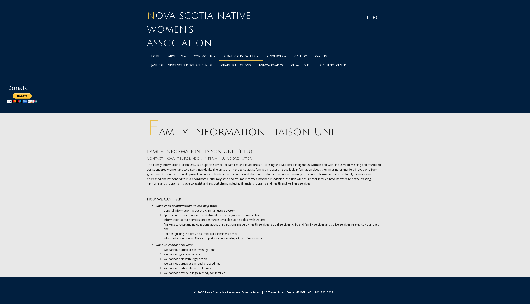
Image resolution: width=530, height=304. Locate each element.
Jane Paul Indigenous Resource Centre (182, 65)
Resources (275, 56)
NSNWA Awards (271, 65)
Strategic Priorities (240, 56)
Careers (321, 56)
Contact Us (203, 56)
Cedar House (301, 65)
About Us (176, 56)
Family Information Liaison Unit (243, 132)
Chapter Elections (236, 65)
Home (155, 56)
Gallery (300, 56)
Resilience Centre (333, 65)
